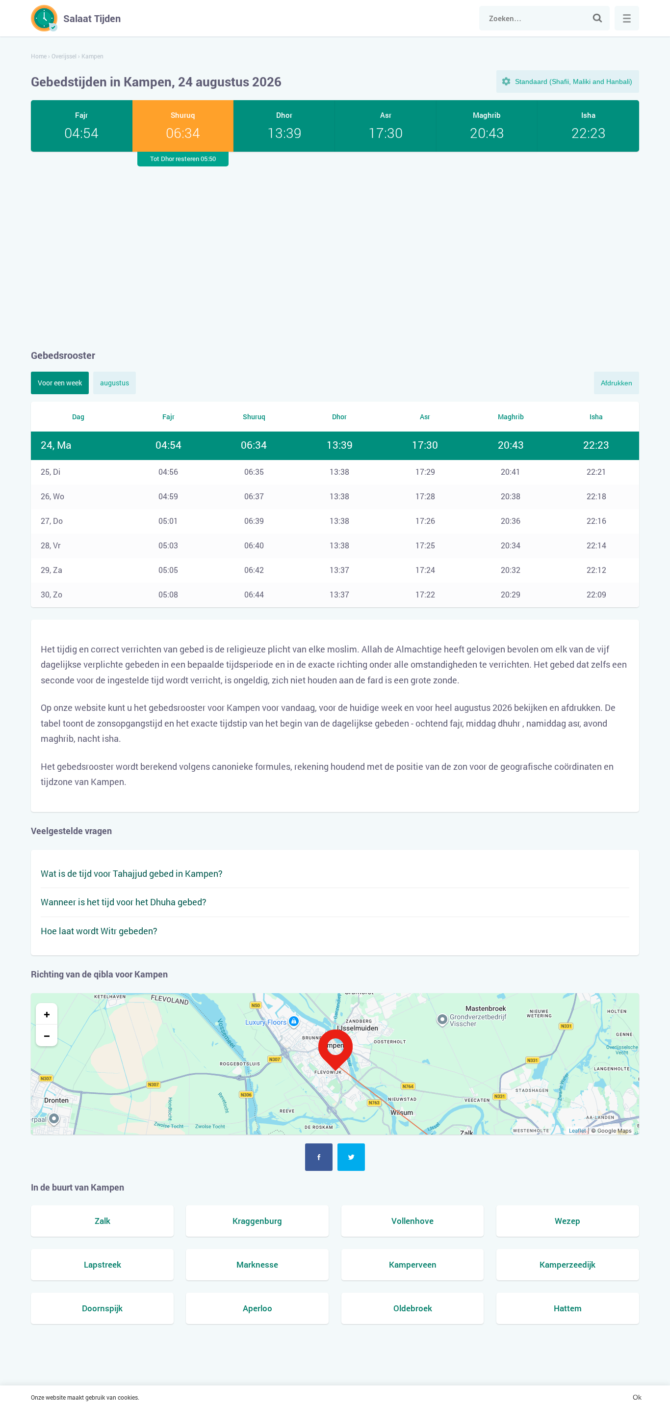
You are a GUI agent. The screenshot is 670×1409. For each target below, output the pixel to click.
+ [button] (47, 1013)
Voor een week (60, 382)
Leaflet (577, 1130)
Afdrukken (616, 383)
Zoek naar (597, 18)
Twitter (351, 1157)
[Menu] (627, 18)
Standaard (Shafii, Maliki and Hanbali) (573, 81)
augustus (114, 382)
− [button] (47, 1035)
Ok (637, 1397)
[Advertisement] (335, 250)
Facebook (319, 1157)
